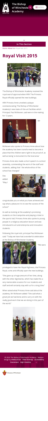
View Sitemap (27, 359)
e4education (16, 359)
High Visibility (25, 362)
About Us (11, 48)
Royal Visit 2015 (21, 48)
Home (4, 48)
